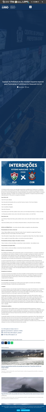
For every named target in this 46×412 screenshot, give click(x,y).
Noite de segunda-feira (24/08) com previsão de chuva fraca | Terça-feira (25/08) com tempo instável (21, 367)
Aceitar (18, 410)
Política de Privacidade (25, 410)
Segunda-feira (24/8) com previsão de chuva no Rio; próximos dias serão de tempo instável (22, 394)
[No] (44, 408)
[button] (30, 7)
